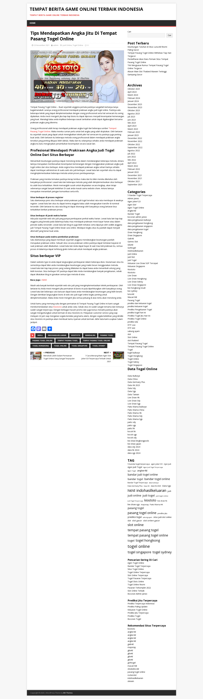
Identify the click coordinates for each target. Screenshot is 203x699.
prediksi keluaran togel (138, 306)
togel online (60, 346)
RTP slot (131, 328)
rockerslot (132, 675)
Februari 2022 (134, 169)
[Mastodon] (38, 329)
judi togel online (162, 496)
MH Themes (67, 693)
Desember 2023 (135, 104)
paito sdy (132, 422)
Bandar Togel (134, 214)
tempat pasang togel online (96, 340)
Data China (133, 379)
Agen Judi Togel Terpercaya (153, 467)
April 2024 (132, 92)
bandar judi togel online (143, 474)
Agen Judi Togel (135, 467)
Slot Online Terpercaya (138, 575)
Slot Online (132, 337)
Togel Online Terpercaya (139, 572)
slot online (136, 524)
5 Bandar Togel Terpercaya (140, 195)
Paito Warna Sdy (135, 416)
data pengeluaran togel (138, 229)
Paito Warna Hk (135, 413)
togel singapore (79, 346)
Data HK (147, 486)
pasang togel (106, 335)
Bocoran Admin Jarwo (137, 593)
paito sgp (132, 425)
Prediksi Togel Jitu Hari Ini (139, 315)
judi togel (149, 495)
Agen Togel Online (136, 207)
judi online (134, 495)
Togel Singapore (135, 365)
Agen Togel (132, 471)
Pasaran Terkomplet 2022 (139, 587)
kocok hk (132, 431)
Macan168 (132, 297)
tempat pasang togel (67, 340)
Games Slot (133, 241)
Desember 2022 (135, 138)
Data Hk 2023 (134, 385)
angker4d (142, 470)
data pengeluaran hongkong (140, 223)
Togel (130, 349)
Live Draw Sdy (134, 400)
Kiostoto (57, 306)
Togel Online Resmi (136, 584)
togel (131, 540)
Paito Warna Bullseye (137, 406)
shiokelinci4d (133, 669)
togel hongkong (40, 346)
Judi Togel (132, 260)
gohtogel (132, 662)
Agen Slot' (132, 204)
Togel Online (78, 45)
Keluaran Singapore (136, 266)
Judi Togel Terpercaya (135, 501)
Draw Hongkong (135, 232)
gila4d (130, 650)
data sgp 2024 (134, 453)
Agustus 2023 (134, 113)
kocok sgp (132, 434)
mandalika (90, 335)
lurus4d (131, 294)
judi (169, 491)
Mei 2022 (132, 160)
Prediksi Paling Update (137, 606)
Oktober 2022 (134, 144)
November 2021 (135, 178)
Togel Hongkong (135, 356)
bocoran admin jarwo (137, 217)
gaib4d (131, 644)
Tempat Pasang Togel (137, 343)
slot (129, 334)
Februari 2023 (134, 132)
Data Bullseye (134, 376)
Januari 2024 (133, 101)
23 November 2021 (41, 45)
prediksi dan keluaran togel (139, 303)
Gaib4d (131, 238)
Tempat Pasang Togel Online (141, 346)
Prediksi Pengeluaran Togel (140, 309)
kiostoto (75, 335)
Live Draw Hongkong (137, 278)
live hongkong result (137, 288)
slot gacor (137, 520)
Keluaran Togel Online (137, 609)
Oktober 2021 (134, 181)
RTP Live (131, 325)
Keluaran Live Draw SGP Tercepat (143, 263)
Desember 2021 (135, 175)
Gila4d (130, 244)
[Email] (44, 329)
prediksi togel (135, 517)
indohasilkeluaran (57, 335)
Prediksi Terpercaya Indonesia (141, 603)
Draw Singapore (135, 235)
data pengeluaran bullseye (139, 220)
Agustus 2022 (134, 150)
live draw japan (134, 443)
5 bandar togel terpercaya (139, 464)
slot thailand (133, 340)
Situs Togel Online (136, 569)
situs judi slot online (162, 517)
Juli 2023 (131, 116)
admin (55, 45)
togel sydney (98, 346)
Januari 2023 (133, 135)
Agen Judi (167, 464)
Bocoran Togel (134, 619)
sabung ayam (134, 331)
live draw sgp (134, 504)
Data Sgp (132, 391)
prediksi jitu (162, 513)
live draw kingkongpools (138, 440)
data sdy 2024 (134, 447)
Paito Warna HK (156, 504)
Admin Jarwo (133, 198)
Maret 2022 (133, 166)
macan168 (132, 666)
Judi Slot (131, 257)
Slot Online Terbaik (136, 590)
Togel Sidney (133, 362)
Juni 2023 (132, 119)
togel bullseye (134, 352)
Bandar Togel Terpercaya (138, 482)
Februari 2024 (134, 98)
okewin (131, 681)
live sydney (132, 291)
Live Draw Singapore (137, 285)
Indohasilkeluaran (135, 250)
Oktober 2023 (134, 110)
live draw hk (162, 501)
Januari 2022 (133, 172)
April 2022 (132, 163)
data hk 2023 (156, 486)
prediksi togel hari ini (137, 312)
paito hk (131, 428)
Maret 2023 (133, 129)
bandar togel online (157, 479)
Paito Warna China (136, 410)
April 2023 (132, 125)
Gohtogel (132, 247)
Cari (129, 31)
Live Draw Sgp (134, 403)
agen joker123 (157, 464)
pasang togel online (42, 340)
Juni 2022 (132, 156)
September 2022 (135, 147)
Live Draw (132, 275)
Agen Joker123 (134, 201)
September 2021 (135, 184)
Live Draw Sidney (135, 281)
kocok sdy (132, 437)
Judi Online (67, 45)
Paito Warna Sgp (135, 419)
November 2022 (135, 141)
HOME (32, 23)
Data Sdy (132, 388)
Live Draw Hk (133, 397)
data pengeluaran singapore (140, 226)
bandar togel (135, 479)
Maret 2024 (133, 95)
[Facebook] (33, 329)
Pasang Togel (134, 300)
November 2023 (135, 107)
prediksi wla (133, 321)
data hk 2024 (133, 450)
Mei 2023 (132, 122)
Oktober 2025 (134, 89)
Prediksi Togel (134, 616)
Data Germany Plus (136, 382)
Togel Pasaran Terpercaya (139, 578)
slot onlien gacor (151, 520)
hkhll (44, 280)
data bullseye (154, 483)
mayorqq (145, 504)
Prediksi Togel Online (137, 318)
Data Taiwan (133, 394)
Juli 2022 (131, 153)
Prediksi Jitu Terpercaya (138, 612)
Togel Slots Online (136, 581)
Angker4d (132, 210)
